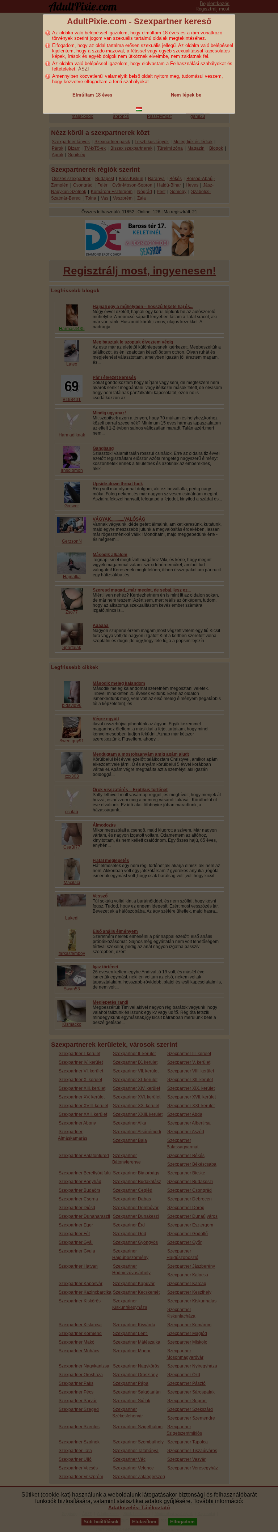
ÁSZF (84, 69)
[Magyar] (139, 109)
